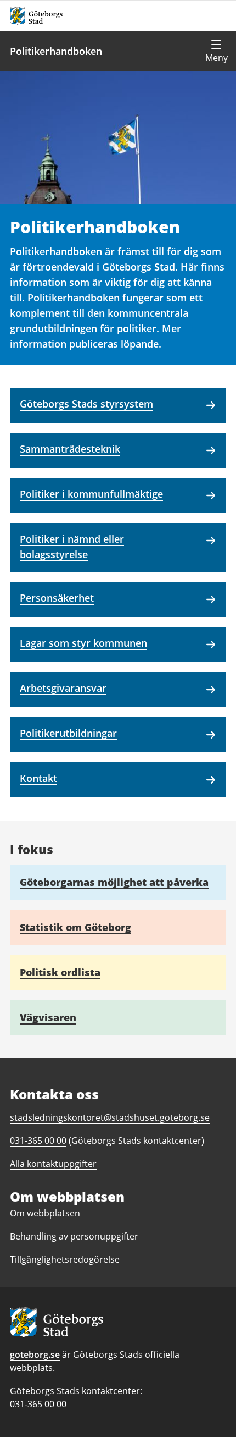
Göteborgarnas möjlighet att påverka (114, 882)
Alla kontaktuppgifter (53, 1164)
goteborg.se (35, 1354)
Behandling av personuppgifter (74, 1236)
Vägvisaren (48, 1017)
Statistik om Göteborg (75, 927)
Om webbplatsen (45, 1213)
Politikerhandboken (56, 51)
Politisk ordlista (60, 972)
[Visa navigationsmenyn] (216, 51)
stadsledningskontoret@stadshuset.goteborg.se (110, 1117)
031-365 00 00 (38, 1404)
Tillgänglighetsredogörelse (65, 1259)
